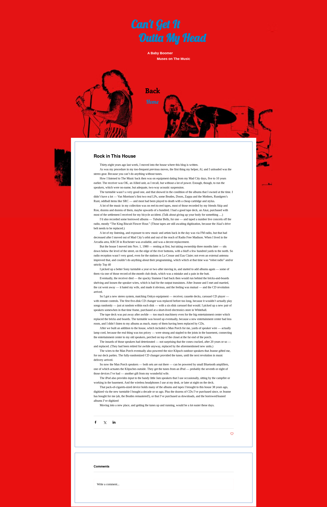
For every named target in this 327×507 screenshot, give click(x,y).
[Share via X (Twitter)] (105, 422)
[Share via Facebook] (95, 422)
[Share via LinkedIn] (114, 422)
